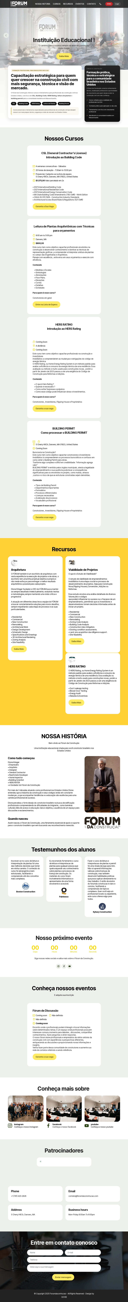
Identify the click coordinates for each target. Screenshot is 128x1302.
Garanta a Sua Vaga (45, 206)
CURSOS (56, 4)
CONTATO (91, 4)
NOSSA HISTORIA (42, 4)
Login (117, 4)
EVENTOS (80, 4)
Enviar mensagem (63, 1277)
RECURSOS (68, 4)
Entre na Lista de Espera (46, 304)
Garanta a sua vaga (44, 408)
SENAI (109, 4)
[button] (6, 35)
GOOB (64, 1297)
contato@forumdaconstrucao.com (83, 1196)
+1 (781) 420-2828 (18, 1196)
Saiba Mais (64, 56)
